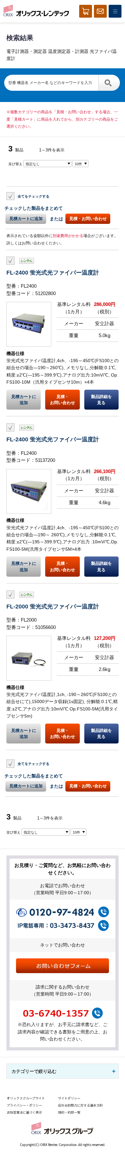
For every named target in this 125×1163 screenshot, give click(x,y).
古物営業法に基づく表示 (24, 1112)
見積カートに (23, 399)
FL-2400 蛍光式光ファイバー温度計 (52, 272)
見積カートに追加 (26, 218)
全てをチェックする (33, 196)
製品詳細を (101, 399)
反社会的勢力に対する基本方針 (80, 1105)
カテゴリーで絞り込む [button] (34, 1071)
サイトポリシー (69, 1098)
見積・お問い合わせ (88, 218)
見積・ (62, 399)
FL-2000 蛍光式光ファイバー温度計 (52, 606)
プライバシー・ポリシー (24, 1105)
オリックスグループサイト (26, 1098)
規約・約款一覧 (69, 1112)
